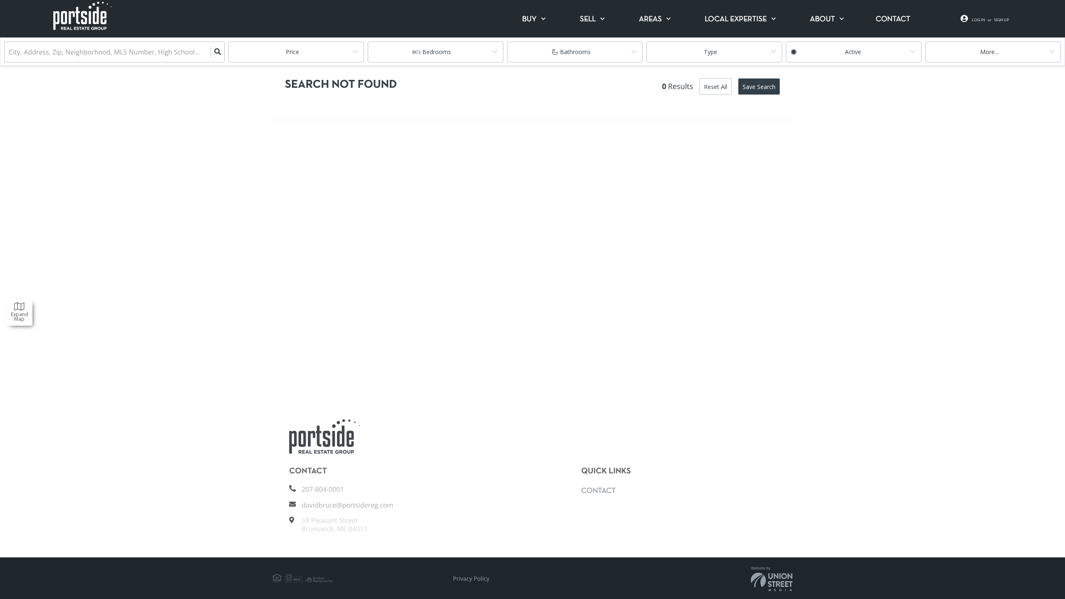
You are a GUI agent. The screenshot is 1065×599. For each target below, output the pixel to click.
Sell (588, 19)
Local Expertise (736, 19)
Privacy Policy (471, 579)
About (822, 19)
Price (292, 52)
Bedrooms (436, 52)
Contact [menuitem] (893, 19)
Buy (529, 19)
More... (989, 52)
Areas (650, 19)
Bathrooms (575, 52)
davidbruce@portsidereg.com (347, 505)
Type (710, 52)
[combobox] (9, 52)
